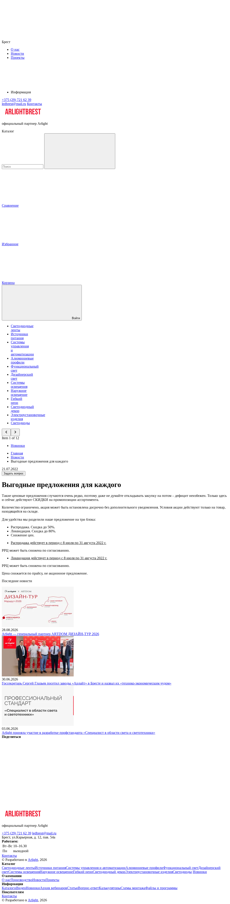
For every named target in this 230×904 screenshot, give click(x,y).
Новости (17, 53)
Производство (21, 880)
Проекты (17, 57)
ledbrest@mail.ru (44, 833)
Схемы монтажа (133, 888)
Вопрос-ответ (88, 888)
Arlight (33, 860)
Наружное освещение (19, 393)
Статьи (72, 888)
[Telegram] (103, 806)
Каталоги (9, 888)
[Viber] (172, 771)
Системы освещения (19, 384)
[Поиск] (79, 151)
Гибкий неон (16, 401)
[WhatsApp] (35, 806)
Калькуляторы (110, 888)
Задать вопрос (14, 473)
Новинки (18, 446)
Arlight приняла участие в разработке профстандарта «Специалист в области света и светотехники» (78, 733)
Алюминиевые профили (22, 360)
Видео (21, 888)
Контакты (34, 104)
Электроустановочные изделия (149, 872)
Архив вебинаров (53, 888)
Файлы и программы (161, 888)
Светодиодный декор (109, 872)
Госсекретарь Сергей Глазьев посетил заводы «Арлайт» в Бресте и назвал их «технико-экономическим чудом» (86, 683)
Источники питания (19, 336)
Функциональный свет (180, 868)
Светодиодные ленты (18, 868)
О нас (15, 49)
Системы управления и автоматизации (96, 868)
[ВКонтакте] (35, 771)
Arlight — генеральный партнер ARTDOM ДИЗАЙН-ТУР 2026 (50, 634)
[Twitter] (103, 771)
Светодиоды (20, 423)
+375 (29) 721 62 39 (16, 833)
